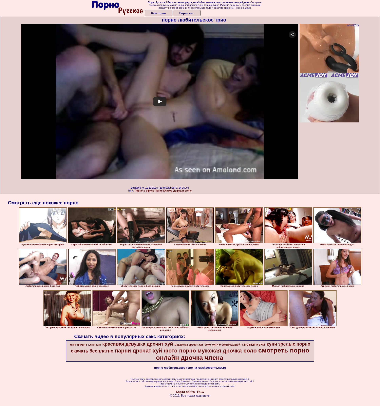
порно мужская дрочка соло (218, 351)
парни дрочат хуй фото (146, 351)
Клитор (167, 190)
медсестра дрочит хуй (189, 344)
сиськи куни (253, 344)
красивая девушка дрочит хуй (137, 344)
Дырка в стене (182, 190)
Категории (158, 13)
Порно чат (186, 13)
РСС (200, 392)
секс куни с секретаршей (222, 344)
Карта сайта (185, 392)
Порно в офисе (144, 190)
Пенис (158, 190)
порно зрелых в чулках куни (85, 345)
